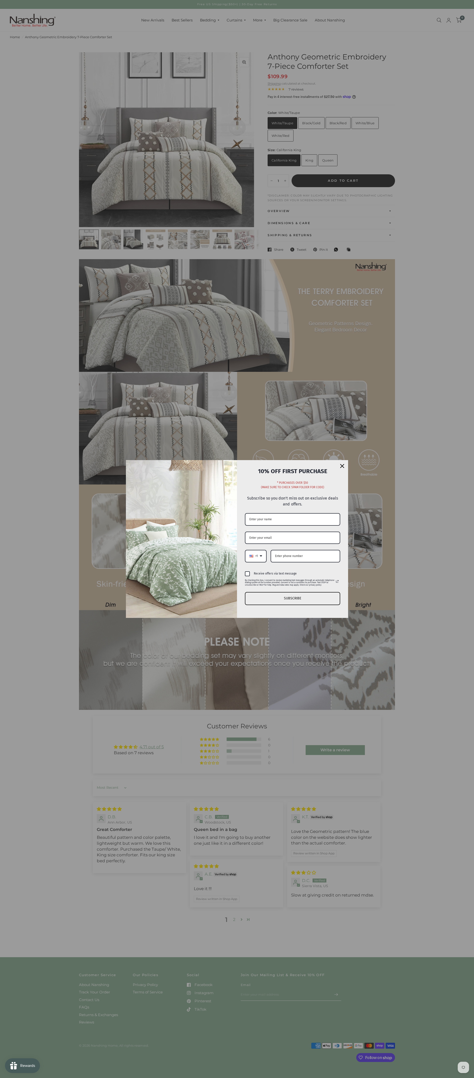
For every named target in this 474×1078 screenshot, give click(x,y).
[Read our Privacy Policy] (337, 581)
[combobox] (256, 556)
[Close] (342, 466)
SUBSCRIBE (292, 598)
